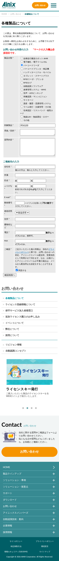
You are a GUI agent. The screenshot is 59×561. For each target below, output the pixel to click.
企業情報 (7, 525)
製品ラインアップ (12, 473)
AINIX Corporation (28, 557)
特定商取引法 (16, 546)
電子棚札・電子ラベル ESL (35, 62)
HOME (6, 467)
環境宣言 (44, 546)
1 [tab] (23, 408)
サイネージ (28, 100)
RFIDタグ (27, 83)
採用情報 (7, 532)
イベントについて (14, 323)
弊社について (12, 329)
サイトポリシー (16, 541)
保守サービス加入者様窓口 (19, 311)
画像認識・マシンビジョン (35, 97)
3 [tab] (31, 408)
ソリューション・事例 (14, 480)
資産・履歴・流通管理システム (37, 103)
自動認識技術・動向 (13, 519)
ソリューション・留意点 (15, 487)
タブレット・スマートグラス (36, 76)
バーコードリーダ (31, 65)
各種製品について (14, 298)
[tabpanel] (29, 378)
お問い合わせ (40, 5)
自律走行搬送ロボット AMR (35, 58)
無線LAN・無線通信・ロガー (36, 117)
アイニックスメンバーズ (15, 513)
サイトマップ (44, 552)
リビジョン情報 (14, 345)
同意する (22, 270)
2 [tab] (27, 408)
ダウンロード (10, 500)
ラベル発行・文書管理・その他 (37, 107)
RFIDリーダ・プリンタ (33, 79)
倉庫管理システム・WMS (34, 90)
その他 (26, 120)
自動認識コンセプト (16, 351)
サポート (7, 493)
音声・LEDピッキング (33, 93)
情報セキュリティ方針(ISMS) (16, 552)
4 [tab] (36, 408)
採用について (12, 335)
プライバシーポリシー (45, 541)
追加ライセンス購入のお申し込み (22, 317)
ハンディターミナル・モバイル (37, 72)
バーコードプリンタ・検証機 (36, 69)
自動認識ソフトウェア (33, 86)
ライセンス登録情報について (20, 304)
